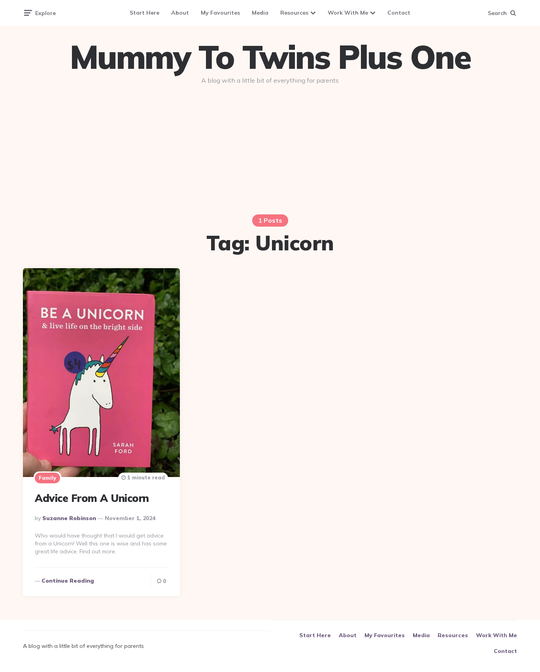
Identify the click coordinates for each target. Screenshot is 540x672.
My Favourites (220, 12)
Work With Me (348, 12)
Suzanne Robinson (69, 518)
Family (47, 478)
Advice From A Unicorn (92, 498)
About (180, 12)
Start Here (144, 12)
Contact (398, 12)
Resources (294, 12)
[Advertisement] (270, 151)
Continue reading (68, 580)
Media (260, 12)
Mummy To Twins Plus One (270, 57)
